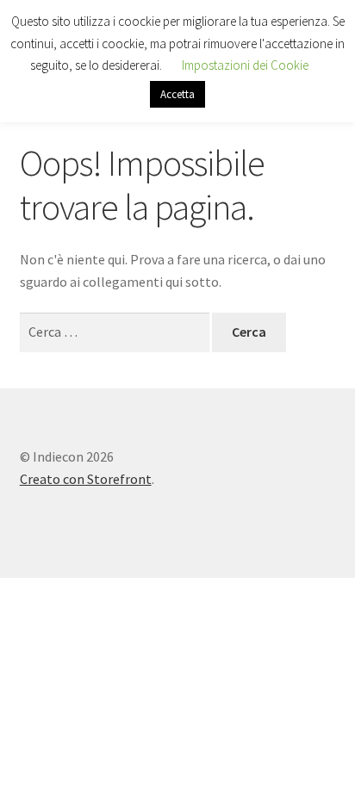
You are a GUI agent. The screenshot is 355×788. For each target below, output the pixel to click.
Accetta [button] (177, 94)
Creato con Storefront (86, 478)
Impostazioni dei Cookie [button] (245, 65)
